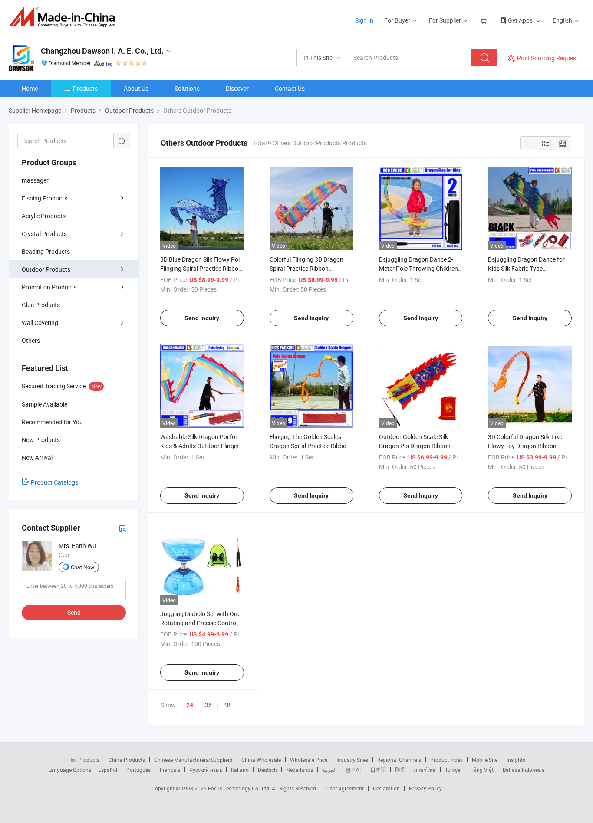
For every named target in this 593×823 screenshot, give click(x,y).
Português (138, 769)
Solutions (187, 88)
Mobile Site (484, 759)
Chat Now (82, 567)
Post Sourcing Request (547, 58)
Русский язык (205, 769)
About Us (136, 88)
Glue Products (41, 305)
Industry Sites (352, 759)
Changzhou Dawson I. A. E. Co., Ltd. (102, 51)
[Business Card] (122, 528)
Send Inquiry (201, 318)
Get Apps (520, 20)
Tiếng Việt (481, 769)
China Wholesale (261, 759)
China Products (127, 759)
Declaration (386, 788)
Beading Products (46, 251)
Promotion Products (49, 287)
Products (85, 88)
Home (30, 88)
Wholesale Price (308, 759)
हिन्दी (400, 769)
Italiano (240, 769)
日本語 (378, 769)
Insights (516, 759)
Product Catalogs (54, 482)
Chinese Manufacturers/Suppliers (193, 759)
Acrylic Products (44, 216)
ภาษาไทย (425, 769)
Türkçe (452, 769)
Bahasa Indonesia (524, 769)
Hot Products (83, 759)
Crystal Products (44, 234)
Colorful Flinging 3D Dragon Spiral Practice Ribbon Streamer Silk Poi (306, 268)
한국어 (353, 769)
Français (170, 769)
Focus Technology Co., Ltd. (240, 788)
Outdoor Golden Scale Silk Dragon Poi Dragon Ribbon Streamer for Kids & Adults (415, 446)
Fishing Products (44, 198)
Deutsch (267, 769)
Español (107, 769)
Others (31, 340)
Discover (237, 88)
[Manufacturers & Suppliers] (64, 17)
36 (208, 705)
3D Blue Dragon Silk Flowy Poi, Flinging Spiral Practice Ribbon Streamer (201, 268)
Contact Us (290, 88)
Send (74, 612)
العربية (329, 769)
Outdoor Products (46, 269)
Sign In (364, 20)
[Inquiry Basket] (484, 20)
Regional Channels (399, 759)
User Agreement (345, 788)
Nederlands (299, 769)
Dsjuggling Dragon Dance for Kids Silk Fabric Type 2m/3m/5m (526, 268)
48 (227, 705)
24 (189, 705)
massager (35, 180)
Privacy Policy (425, 788)
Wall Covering (40, 322)
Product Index (446, 759)
